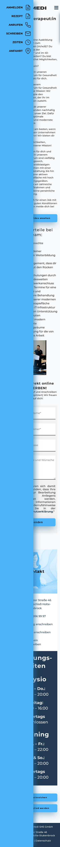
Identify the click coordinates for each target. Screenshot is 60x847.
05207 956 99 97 (35, 616)
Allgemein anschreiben (32, 642)
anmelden (14, 7)
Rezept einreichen (35, 797)
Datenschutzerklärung (37, 511)
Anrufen (16, 24)
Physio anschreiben (37, 632)
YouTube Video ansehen (35, 218)
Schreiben (14, 33)
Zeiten (17, 42)
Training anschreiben (38, 624)
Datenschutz (43, 840)
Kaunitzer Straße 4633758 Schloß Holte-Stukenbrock (37, 604)
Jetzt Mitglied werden (35, 808)
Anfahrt (16, 50)
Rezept (17, 16)
